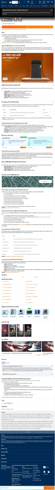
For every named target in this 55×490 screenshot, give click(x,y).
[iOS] (49, 472)
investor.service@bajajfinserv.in (17, 472)
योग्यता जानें (50, 487)
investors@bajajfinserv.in (28, 473)
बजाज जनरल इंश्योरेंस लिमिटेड (36, 470)
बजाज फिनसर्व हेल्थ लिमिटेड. (36, 478)
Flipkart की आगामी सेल (29, 281)
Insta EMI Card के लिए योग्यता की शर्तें (12, 272)
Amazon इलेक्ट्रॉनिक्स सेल (29, 302)
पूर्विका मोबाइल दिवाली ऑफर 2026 (6, 296)
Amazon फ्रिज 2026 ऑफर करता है (30, 287)
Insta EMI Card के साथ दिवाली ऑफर (7, 287)
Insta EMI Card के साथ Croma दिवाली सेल (31, 284)
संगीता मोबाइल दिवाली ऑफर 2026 (30, 293)
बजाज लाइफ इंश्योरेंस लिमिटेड (36, 472)
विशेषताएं (3, 409)
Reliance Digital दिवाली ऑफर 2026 (31, 290)
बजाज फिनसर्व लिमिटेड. (35, 467)
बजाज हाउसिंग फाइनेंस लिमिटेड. (36, 475)
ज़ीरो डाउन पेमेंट (4, 251)
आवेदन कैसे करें (7, 409)
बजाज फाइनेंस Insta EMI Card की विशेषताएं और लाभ (14, 256)
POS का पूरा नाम (36, 277)
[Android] (44, 472)
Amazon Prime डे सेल (5, 302)
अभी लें (27, 27)
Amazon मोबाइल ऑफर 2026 (6, 290)
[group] (27, 181)
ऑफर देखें (5, 78)
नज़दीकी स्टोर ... (45, 181)
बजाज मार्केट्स (34, 473)
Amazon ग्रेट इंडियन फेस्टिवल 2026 (7, 284)
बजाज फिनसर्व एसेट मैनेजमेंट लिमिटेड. (37, 480)
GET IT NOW (23, 147)
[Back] (10, 2)
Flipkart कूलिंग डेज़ (28, 299)
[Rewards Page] (48, 2)
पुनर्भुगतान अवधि (7, 248)
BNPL (23, 277)
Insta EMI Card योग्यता (8, 370)
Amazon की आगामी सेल (5, 281)
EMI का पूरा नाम (4, 277)
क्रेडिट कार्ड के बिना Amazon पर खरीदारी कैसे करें (32, 296)
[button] (27, 85)
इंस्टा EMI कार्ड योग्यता (22, 157)
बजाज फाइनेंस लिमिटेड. (35, 468)
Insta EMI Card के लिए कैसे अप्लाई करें (12, 207)
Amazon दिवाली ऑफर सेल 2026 (6, 293)
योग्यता (12, 409)
